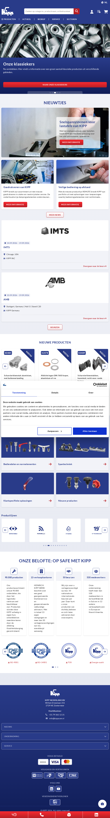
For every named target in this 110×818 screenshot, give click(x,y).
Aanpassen (53, 431)
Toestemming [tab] (19, 393)
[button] (50, 92)
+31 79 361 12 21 (56, 715)
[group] (48, 373)
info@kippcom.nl (56, 718)
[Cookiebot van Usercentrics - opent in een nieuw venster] (95, 385)
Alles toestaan (90, 431)
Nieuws (8, 727)
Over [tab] (91, 393)
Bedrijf (41, 19)
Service (8, 746)
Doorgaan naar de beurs (94, 266)
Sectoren (72, 19)
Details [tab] (55, 393)
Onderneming (11, 736)
